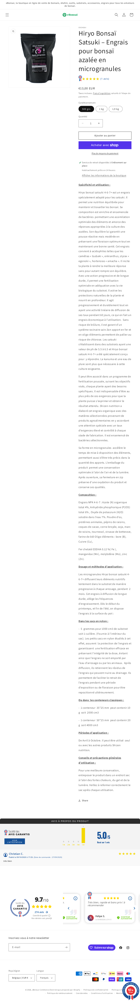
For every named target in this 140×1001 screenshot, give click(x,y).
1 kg (101, 108)
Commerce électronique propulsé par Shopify (60, 990)
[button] (7, 15)
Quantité (83, 116)
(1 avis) (104, 78)
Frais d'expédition (102, 93)
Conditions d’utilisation (102, 993)
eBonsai (35, 990)
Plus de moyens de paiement (105, 153)
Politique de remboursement (60, 993)
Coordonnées (82, 993)
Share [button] (85, 800)
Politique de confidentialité (95, 990)
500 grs (86, 108)
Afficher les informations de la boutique (104, 175)
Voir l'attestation (14, 841)
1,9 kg (115, 108)
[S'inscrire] (66, 947)
